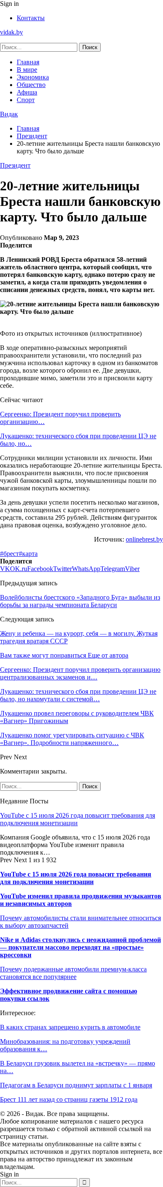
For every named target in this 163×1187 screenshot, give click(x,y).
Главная (28, 62)
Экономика (33, 77)
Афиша (27, 92)
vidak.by (11, 32)
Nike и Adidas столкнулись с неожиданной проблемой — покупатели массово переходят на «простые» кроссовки (80, 947)
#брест (9, 553)
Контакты (31, 17)
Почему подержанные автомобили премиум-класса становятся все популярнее (73, 973)
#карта (28, 553)
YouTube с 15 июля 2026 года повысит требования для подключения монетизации (77, 819)
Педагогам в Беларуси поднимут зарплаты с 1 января (76, 1085)
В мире (27, 69)
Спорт (26, 99)
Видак (9, 114)
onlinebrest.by (144, 539)
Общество (31, 84)
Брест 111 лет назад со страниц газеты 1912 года (69, 1099)
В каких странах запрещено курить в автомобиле (70, 1027)
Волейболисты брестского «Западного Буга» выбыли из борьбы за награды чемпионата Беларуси (80, 601)
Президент (15, 165)
